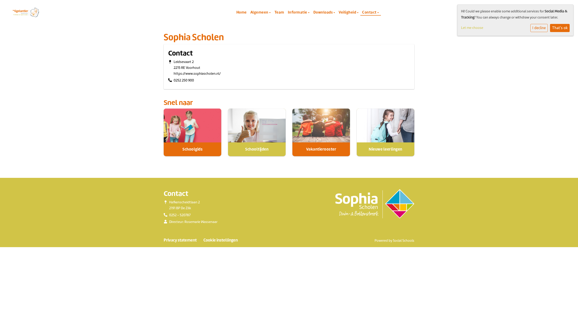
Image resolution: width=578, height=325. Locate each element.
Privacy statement (180, 240)
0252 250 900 (184, 80)
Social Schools (403, 240)
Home (241, 12)
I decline (539, 28)
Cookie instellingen (220, 240)
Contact (369, 12)
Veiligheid (348, 12)
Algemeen (259, 12)
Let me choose (472, 28)
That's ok (560, 28)
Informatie (298, 12)
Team (279, 12)
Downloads (323, 12)
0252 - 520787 (180, 215)
